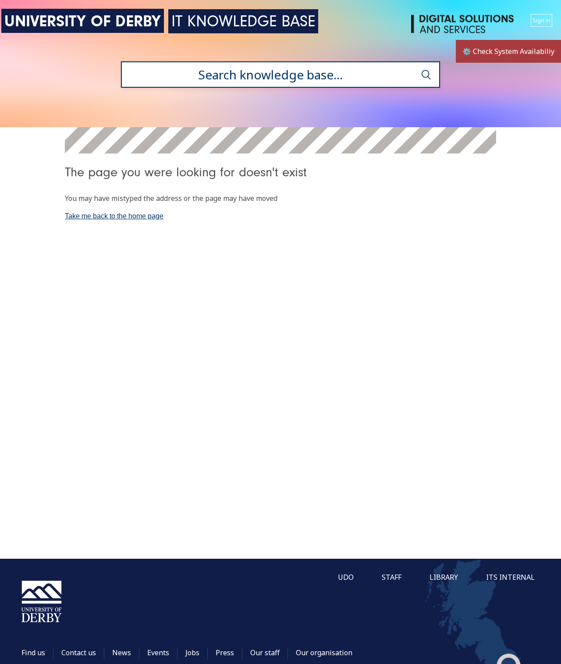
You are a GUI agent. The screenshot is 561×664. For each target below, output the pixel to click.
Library (444, 577)
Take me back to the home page (114, 216)
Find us (33, 652)
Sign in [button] (541, 20)
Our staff (265, 652)
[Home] (464, 27)
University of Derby (82, 21)
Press (225, 652)
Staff (391, 577)
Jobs (192, 652)
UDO (346, 577)
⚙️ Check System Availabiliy (508, 51)
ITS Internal (510, 577)
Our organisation (324, 652)
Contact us (78, 652)
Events (158, 652)
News (121, 652)
